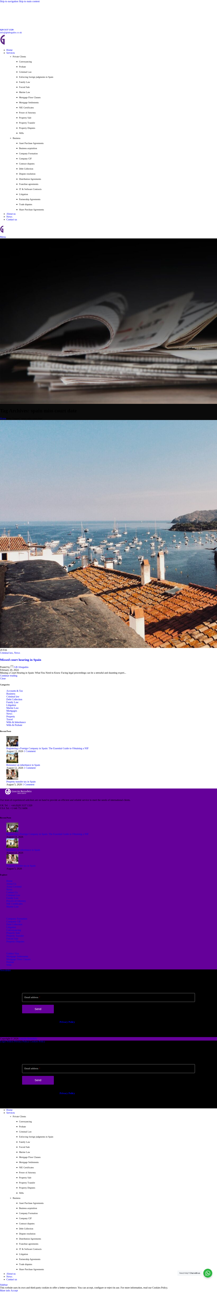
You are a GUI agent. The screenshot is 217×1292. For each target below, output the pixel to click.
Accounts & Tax (14, 690)
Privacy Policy (67, 1022)
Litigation (23, 194)
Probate (22, 67)
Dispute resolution (27, 174)
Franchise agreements (28, 184)
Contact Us (12, 892)
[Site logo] (22, 44)
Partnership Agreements (29, 199)
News (17, 652)
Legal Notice (6, 1041)
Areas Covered (13, 886)
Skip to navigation (9, 1)
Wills (21, 133)
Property (10, 716)
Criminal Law (25, 72)
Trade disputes (25, 204)
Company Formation (28, 153)
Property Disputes (27, 128)
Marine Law (24, 92)
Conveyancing (25, 62)
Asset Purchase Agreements (31, 143)
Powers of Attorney (16, 901)
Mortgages (11, 710)
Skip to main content (29, 1)
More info (5, 1290)
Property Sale (25, 118)
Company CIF (25, 158)
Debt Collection (26, 169)
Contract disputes (26, 164)
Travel (9, 719)
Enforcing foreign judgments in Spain (36, 77)
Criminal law (6, 652)
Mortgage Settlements (29, 102)
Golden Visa (12, 953)
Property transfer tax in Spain (21, 781)
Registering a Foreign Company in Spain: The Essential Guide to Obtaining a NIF (47, 748)
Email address (32, 997)
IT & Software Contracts (30, 189)
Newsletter (5, 970)
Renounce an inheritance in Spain (23, 765)
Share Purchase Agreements (31, 209)
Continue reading (8, 675)
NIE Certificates (26, 107)
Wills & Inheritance (16, 722)
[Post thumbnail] (12, 745)
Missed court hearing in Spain (20, 659)
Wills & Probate (14, 725)
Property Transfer (27, 123)
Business (10, 693)
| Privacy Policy (21, 1041)
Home (3, 418)
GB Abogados (21, 667)
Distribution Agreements (30, 179)
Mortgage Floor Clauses (30, 97)
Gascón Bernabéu (28, 1038)
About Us (11, 883)
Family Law (24, 82)
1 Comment (30, 751)
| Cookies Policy (37, 1041)
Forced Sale (24, 87)
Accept (14, 1290)
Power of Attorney (27, 113)
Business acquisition (28, 148)
